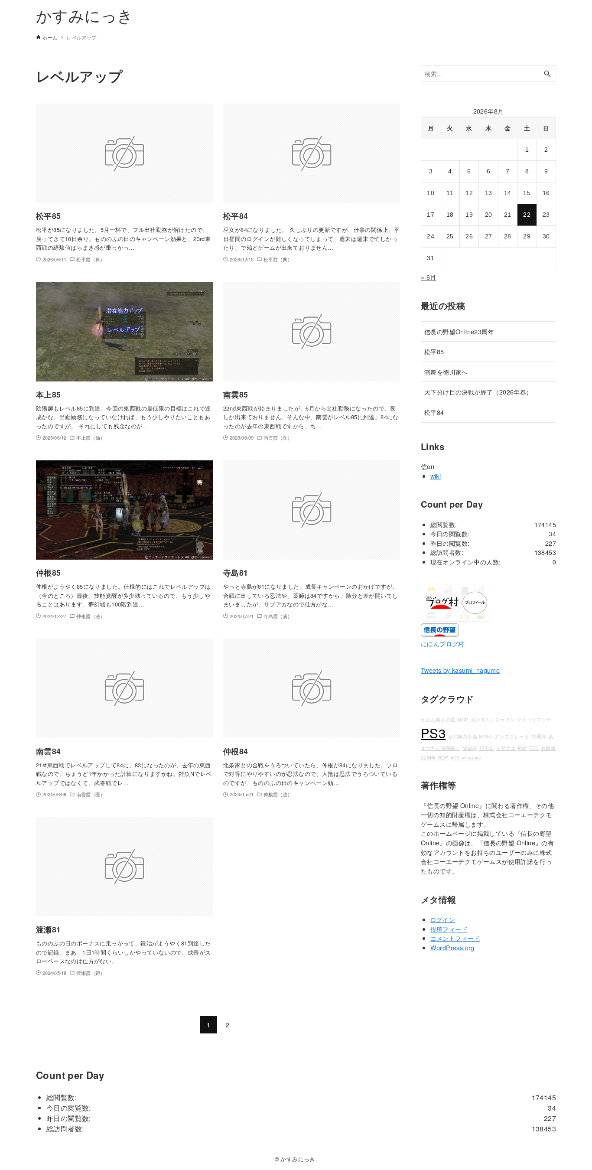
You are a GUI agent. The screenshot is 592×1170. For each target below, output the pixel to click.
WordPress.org (452, 947)
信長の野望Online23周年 (459, 331)
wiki (435, 475)
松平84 (434, 412)
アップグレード (511, 736)
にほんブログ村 (443, 643)
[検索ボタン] (547, 73)
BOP (443, 757)
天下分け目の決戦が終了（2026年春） (478, 391)
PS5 (522, 748)
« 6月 (428, 277)
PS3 (433, 733)
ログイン (442, 919)
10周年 (539, 736)
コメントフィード (455, 937)
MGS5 (486, 736)
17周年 (486, 748)
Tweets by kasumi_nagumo (460, 670)
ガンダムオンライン (493, 719)
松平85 (434, 351)
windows (471, 757)
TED (534, 748)
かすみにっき (84, 15)
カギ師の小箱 (462, 736)
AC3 (455, 757)
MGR (462, 719)
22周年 (428, 757)
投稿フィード (449, 928)
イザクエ (506, 748)
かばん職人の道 (438, 719)
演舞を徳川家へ (446, 371)
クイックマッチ (534, 719)
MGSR (469, 748)
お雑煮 (548, 748)
